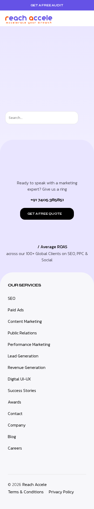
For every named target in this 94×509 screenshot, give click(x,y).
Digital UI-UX (19, 379)
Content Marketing (25, 321)
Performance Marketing (29, 344)
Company (17, 425)
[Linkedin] (7, 499)
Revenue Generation (26, 367)
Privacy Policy (61, 491)
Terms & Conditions (26, 491)
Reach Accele (34, 484)
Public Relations (22, 333)
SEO (11, 298)
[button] (85, 18)
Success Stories (22, 390)
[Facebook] (30, 499)
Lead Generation (23, 356)
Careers (15, 448)
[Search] (82, 117)
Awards (14, 402)
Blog (12, 436)
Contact (15, 413)
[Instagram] (15, 499)
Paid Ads (16, 310)
